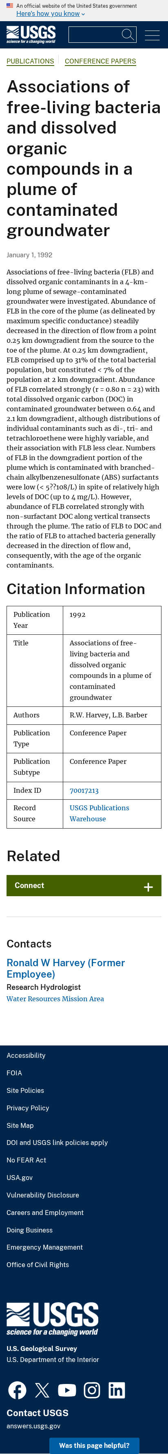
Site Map (20, 1125)
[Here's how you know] (84, 10)
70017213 (84, 790)
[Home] (31, 42)
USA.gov (20, 1178)
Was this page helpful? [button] (94, 1446)
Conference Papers (100, 61)
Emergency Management (45, 1247)
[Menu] (152, 35)
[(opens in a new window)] (17, 1389)
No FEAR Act (26, 1160)
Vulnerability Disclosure (43, 1195)
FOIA (14, 1073)
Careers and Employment (45, 1213)
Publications (30, 61)
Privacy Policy (28, 1108)
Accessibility (26, 1055)
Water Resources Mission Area (55, 999)
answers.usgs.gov (33, 1426)
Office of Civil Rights (38, 1265)
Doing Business (30, 1230)
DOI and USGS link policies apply (57, 1143)
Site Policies (25, 1090)
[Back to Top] (138, 1424)
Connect (29, 885)
